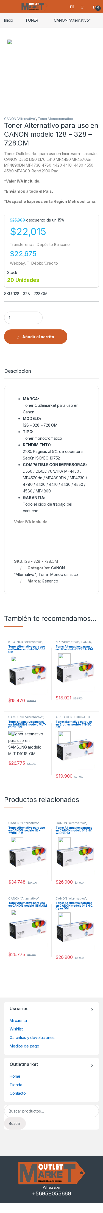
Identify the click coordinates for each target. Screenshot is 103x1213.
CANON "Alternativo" (72, 20)
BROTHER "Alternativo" (25, 642)
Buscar (15, 1123)
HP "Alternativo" (67, 642)
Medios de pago (24, 1046)
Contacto (18, 1093)
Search (73, 6)
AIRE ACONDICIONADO (72, 717)
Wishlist (16, 1029)
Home (15, 1076)
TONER (31, 20)
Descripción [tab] (17, 371)
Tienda (16, 1084)
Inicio (8, 20)
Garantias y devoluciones (32, 1037)
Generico (50, 581)
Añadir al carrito (38, 336)
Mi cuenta (18, 1020)
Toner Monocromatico (55, 119)
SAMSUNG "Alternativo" (25, 717)
